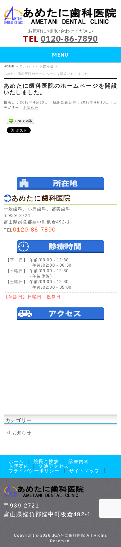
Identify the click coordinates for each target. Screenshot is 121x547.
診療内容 (79, 461)
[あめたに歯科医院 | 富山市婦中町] (61, 17)
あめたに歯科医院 (68, 535)
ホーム (16, 461)
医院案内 (19, 466)
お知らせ (31, 107)
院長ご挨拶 (46, 461)
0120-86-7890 (69, 39)
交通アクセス (53, 466)
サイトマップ (84, 470)
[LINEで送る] (20, 120)
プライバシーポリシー (34, 470)
